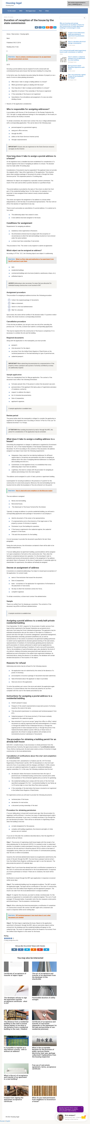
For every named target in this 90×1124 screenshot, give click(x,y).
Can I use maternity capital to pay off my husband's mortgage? (77, 76)
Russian (2, 1121)
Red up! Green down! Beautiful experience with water (76, 67)
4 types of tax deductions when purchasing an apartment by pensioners (76, 34)
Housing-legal (14, 3)
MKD (20, 11)
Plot (40, 11)
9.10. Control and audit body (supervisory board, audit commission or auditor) (73, 51)
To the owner (11, 11)
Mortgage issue (31, 11)
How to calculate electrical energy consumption (77, 42)
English (8, 1121)
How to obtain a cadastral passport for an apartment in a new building (76, 58)
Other (47, 11)
